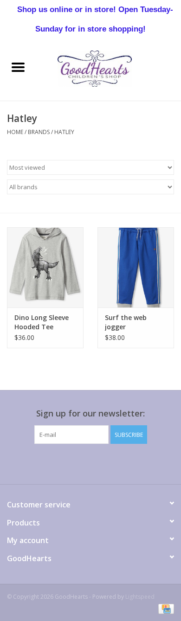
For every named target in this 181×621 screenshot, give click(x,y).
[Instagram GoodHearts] (140, 462)
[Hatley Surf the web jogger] (135, 267)
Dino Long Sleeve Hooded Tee (41, 322)
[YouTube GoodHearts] (107, 462)
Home (15, 132)
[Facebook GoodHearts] (40, 462)
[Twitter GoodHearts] (57, 462)
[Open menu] (18, 67)
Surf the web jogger (126, 322)
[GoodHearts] (108, 68)
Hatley (64, 132)
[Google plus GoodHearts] (73, 462)
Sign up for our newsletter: (90, 413)
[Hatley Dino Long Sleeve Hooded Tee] (45, 267)
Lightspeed (140, 597)
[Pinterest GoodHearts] (90, 462)
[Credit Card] (164, 608)
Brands (39, 132)
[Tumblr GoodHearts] (123, 462)
